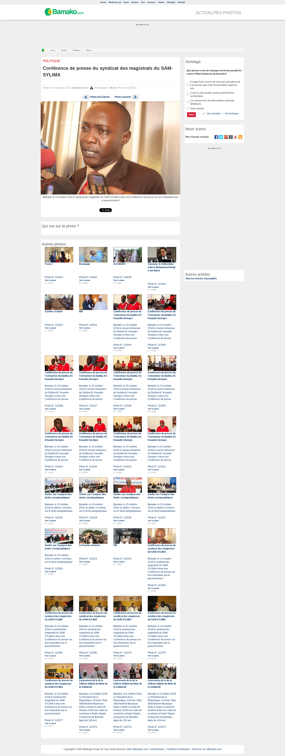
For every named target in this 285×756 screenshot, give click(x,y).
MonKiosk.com (114, 2)
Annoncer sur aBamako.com (207, 749)
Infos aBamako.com (137, 749)
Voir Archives (231, 113)
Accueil (103, 2)
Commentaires (157, 749)
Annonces (151, 2)
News (143, 2)
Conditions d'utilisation (178, 749)
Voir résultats (213, 113)
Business (135, 2)
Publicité (181, 2)
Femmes (161, 2)
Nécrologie (171, 2)
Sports (126, 2)
